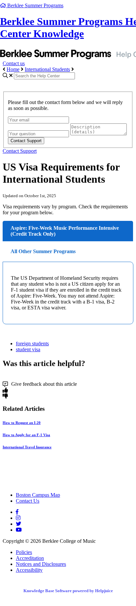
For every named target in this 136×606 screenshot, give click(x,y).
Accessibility (29, 570)
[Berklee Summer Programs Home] (60, 484)
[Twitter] (18, 524)
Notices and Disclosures (41, 564)
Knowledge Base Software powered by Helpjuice (68, 590)
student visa (28, 349)
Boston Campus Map (38, 495)
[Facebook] (17, 512)
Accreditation (30, 558)
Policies (24, 552)
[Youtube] (19, 530)
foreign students (32, 343)
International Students (47, 69)
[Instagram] (18, 518)
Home (13, 69)
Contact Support (20, 151)
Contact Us (27, 501)
